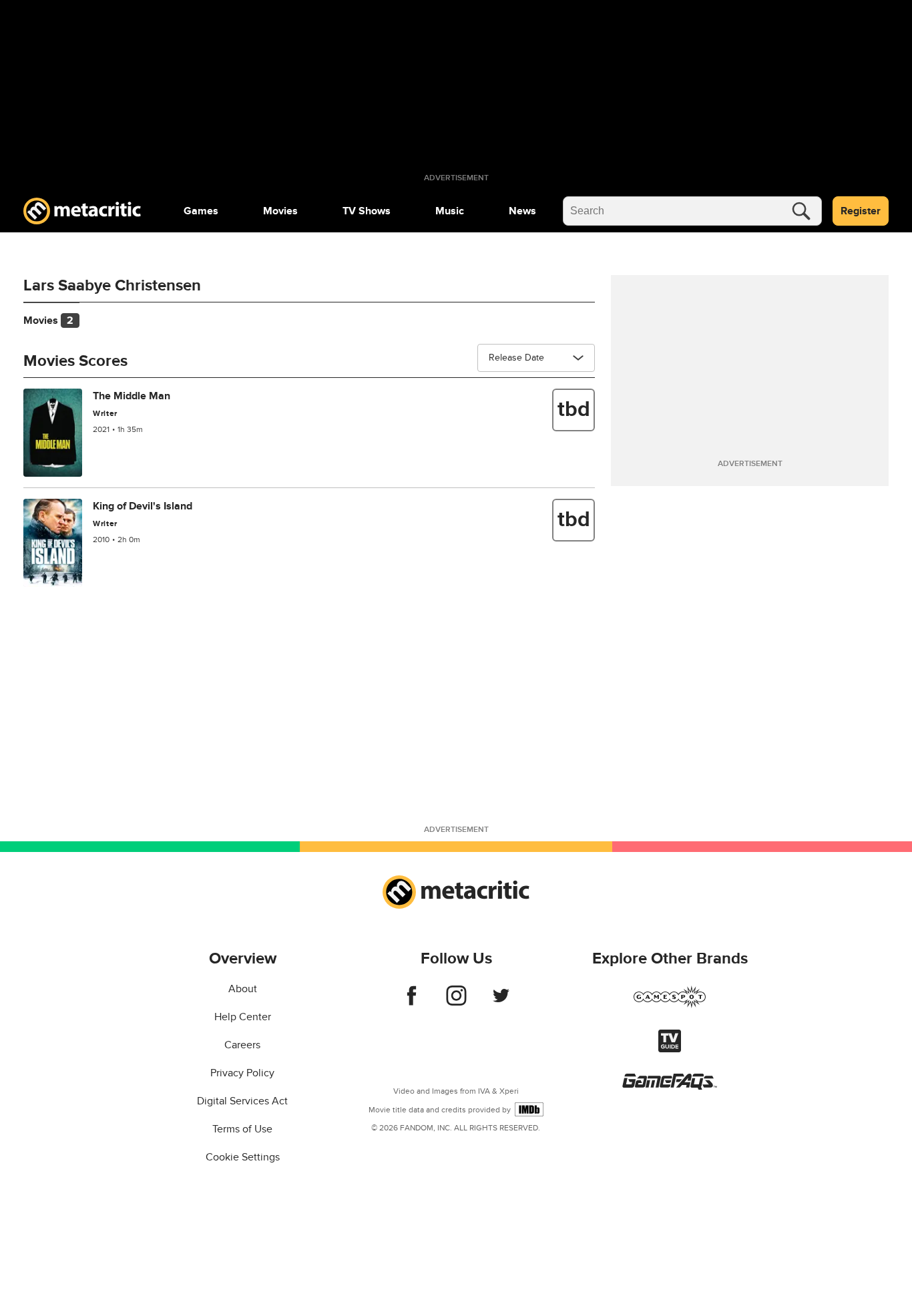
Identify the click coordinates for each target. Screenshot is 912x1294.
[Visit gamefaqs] (669, 1086)
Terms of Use (242, 1129)
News (522, 211)
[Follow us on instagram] (456, 1002)
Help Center (242, 1017)
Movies (280, 211)
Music (449, 211)
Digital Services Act (242, 1101)
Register (861, 211)
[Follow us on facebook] (411, 1002)
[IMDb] (529, 1109)
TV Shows (367, 211)
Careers (242, 1045)
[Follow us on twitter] (501, 1002)
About (242, 989)
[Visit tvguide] (669, 1049)
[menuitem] (201, 211)
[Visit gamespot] (669, 1005)
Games (201, 211)
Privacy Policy (242, 1073)
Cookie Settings (243, 1157)
